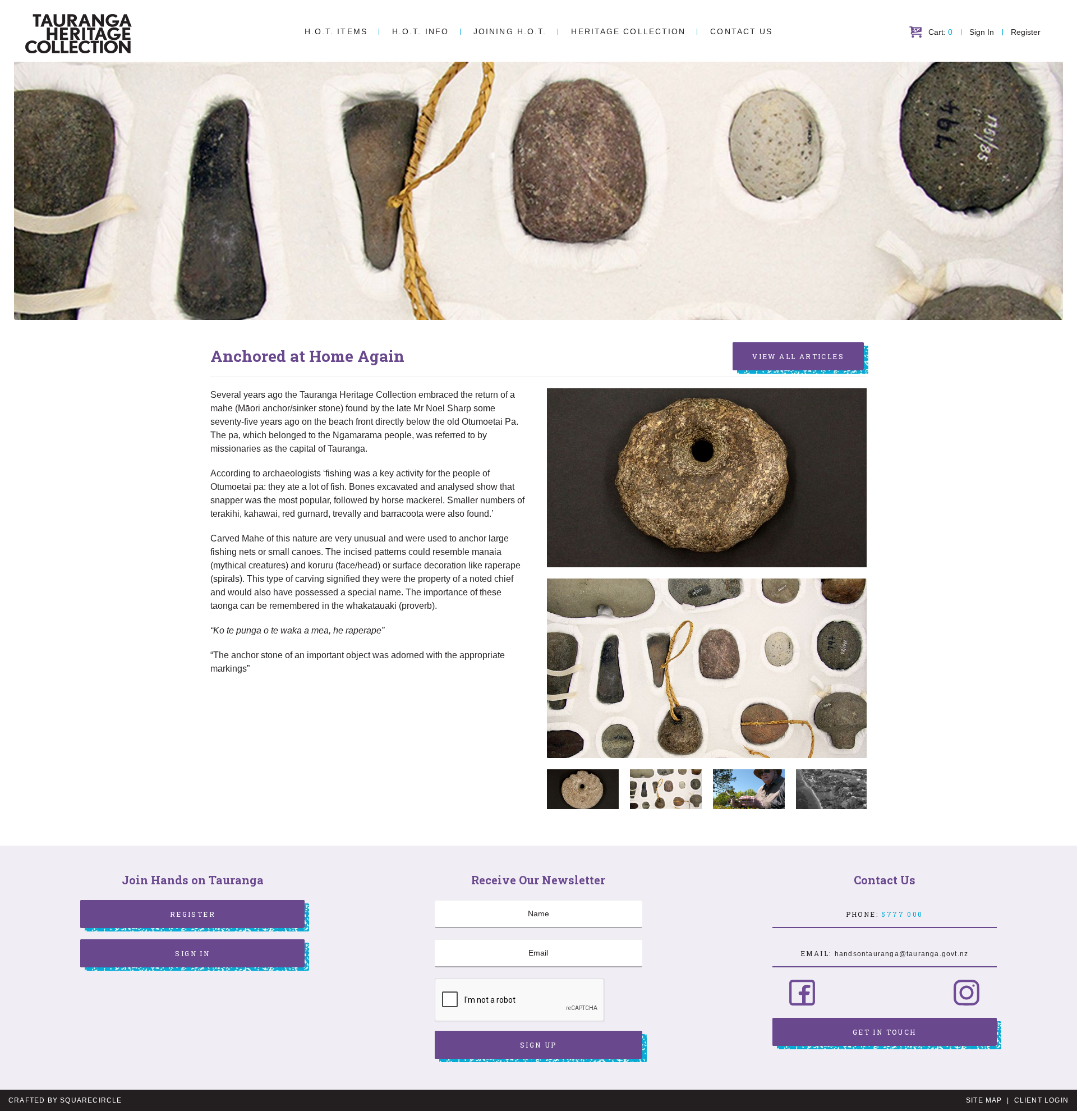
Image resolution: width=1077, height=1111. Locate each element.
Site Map (984, 1100)
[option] (707, 668)
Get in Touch (885, 1031)
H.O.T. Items (336, 31)
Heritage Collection (628, 31)
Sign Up (538, 1044)
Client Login (1041, 1100)
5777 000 (902, 914)
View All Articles (798, 356)
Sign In (981, 31)
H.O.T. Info (420, 31)
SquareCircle (91, 1100)
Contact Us (741, 31)
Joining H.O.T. (509, 31)
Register (1026, 31)
